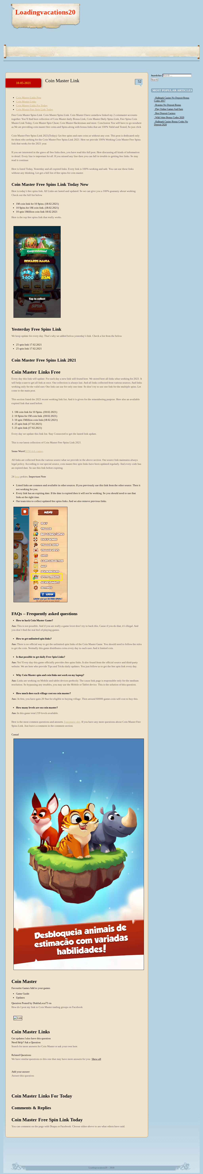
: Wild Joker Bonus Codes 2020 (169, 117)
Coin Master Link (62, 80)
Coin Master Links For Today (32, 105)
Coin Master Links (26, 101)
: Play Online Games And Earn (168, 109)
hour (17, 476)
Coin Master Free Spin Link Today (34, 109)
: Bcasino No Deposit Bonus (167, 105)
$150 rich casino (34, 451)
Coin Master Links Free (28, 97)
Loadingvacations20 (45, 12)
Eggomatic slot (72, 721)
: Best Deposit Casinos (164, 113)
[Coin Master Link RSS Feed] (178, 8)
